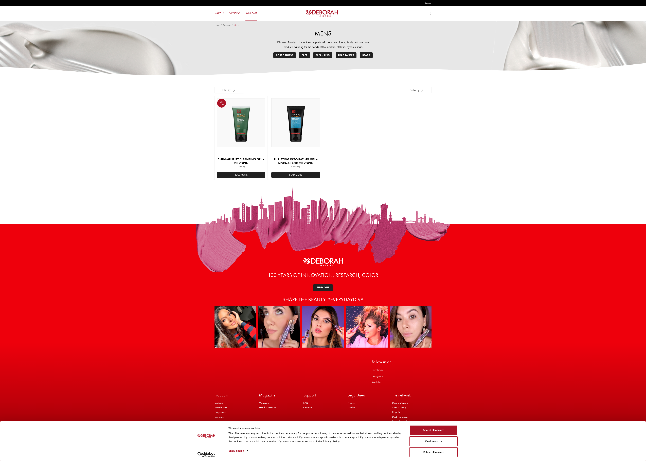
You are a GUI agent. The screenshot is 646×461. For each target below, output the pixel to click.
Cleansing (323, 55)
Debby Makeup (400, 416)
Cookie (351, 407)
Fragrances (346, 55)
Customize (431, 441)
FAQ (305, 403)
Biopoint (396, 412)
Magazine (264, 403)
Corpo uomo (284, 55)
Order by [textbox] (414, 90)
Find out (323, 287)
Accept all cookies (433, 430)
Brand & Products (267, 407)
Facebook (377, 370)
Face (304, 55)
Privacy (351, 403)
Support (428, 3)
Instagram (377, 376)
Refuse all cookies (433, 452)
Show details (236, 450)
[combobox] (417, 90)
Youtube (376, 382)
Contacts (307, 407)
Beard (366, 55)
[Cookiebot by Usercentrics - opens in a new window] (206, 454)
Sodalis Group (399, 407)
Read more (241, 174)
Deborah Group (400, 403)
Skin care (227, 25)
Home (217, 25)
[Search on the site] (429, 13)
